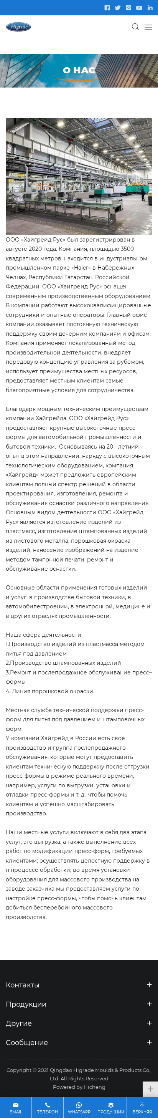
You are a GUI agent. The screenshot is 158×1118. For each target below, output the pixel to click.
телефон (47, 1112)
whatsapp (79, 1112)
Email (16, 1112)
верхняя (142, 1112)
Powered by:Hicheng (79, 1086)
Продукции (110, 1112)
